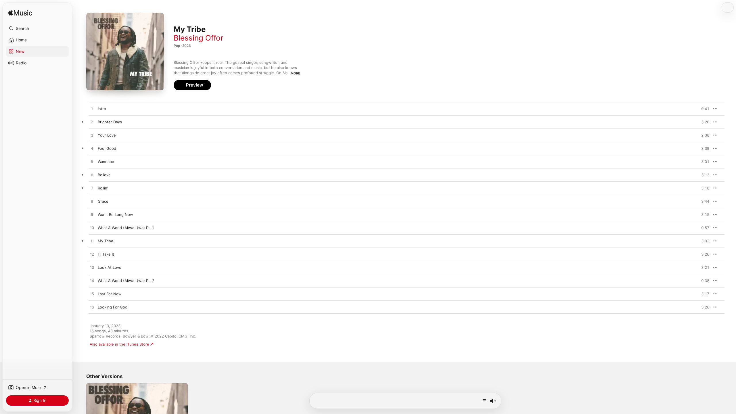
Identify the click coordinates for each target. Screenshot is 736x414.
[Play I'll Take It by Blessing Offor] (92, 254)
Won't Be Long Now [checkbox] (115, 214)
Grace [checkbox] (103, 201)
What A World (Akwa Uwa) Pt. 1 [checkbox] (126, 227)
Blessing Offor (198, 37)
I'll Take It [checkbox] (106, 254)
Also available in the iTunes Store (119, 344)
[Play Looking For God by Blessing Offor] (92, 307)
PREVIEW (703, 108)
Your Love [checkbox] (107, 135)
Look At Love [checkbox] (109, 267)
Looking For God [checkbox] (112, 307)
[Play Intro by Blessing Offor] (92, 109)
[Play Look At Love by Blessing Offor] (92, 267)
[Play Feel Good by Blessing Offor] (92, 148)
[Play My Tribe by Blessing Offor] (92, 241)
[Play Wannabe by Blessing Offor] (92, 161)
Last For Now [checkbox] (110, 294)
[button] (37, 28)
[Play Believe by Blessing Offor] (92, 175)
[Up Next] (483, 401)
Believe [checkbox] (104, 174)
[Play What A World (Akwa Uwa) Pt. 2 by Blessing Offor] (92, 280)
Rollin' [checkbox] (103, 188)
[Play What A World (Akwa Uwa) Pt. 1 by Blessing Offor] (92, 228)
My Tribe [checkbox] (105, 241)
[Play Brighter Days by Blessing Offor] (92, 122)
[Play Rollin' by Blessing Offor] (92, 188)
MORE (295, 73)
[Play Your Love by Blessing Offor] (92, 135)
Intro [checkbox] (102, 108)
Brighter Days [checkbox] (110, 122)
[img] (20, 13)
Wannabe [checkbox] (106, 161)
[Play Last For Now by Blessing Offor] (92, 294)
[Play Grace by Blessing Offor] (92, 201)
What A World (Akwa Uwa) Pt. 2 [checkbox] (126, 280)
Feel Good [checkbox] (107, 148)
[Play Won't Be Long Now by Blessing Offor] (92, 214)
